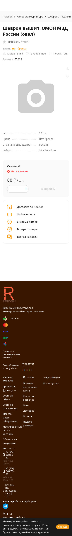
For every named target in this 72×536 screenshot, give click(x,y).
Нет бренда (19, 48)
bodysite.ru (11, 368)
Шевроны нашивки (59, 16)
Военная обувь (8, 397)
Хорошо (62, 526)
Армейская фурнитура (30, 16)
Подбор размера (28, 423)
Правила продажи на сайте (30, 387)
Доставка (28, 410)
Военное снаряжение (10, 406)
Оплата (27, 416)
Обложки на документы (10, 441)
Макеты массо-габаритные (10, 417)
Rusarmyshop (51, 383)
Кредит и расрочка (28, 398)
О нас (26, 405)
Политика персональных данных (11, 354)
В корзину (48, 189)
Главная (7, 16)
